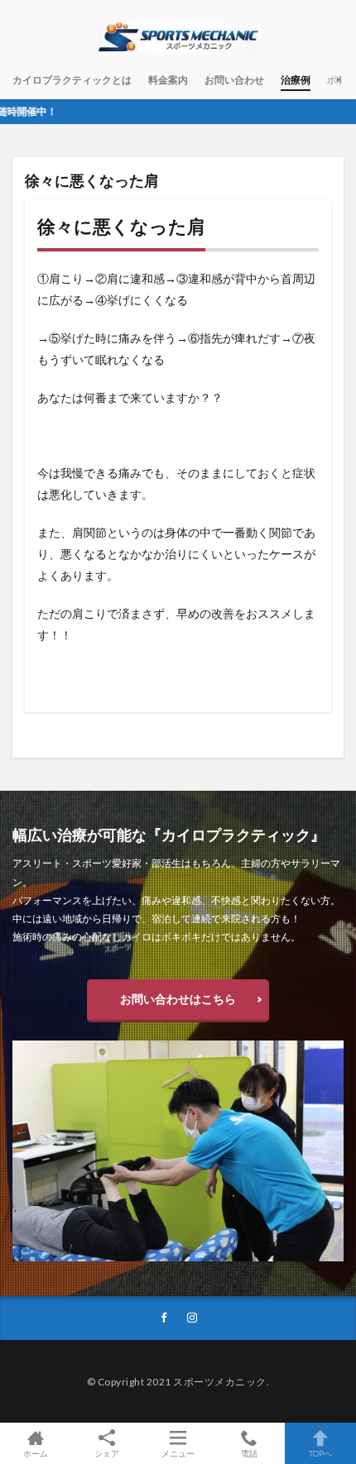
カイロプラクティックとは (72, 80)
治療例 (295, 80)
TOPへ (320, 1452)
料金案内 (168, 80)
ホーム (35, 1452)
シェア (106, 1453)
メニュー (178, 1452)
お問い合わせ (234, 80)
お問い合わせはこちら (178, 999)
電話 (249, 1452)
